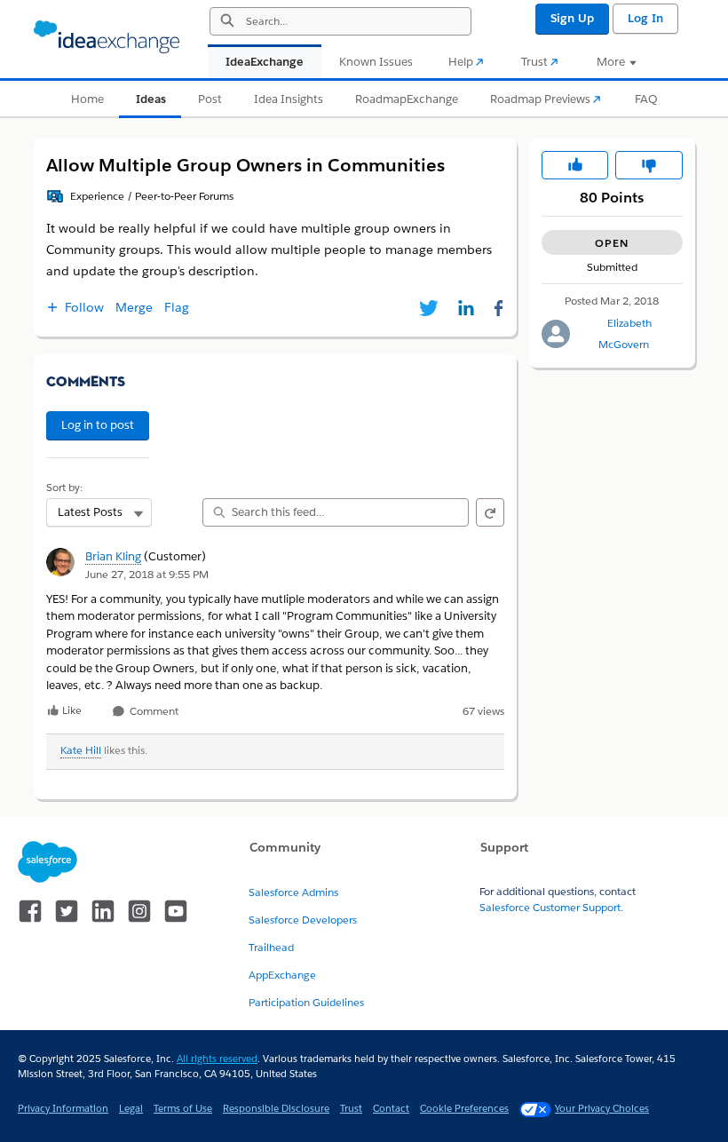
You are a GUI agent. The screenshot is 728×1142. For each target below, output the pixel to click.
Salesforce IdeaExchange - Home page (106, 37)
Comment (152, 711)
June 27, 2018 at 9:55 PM (147, 574)
